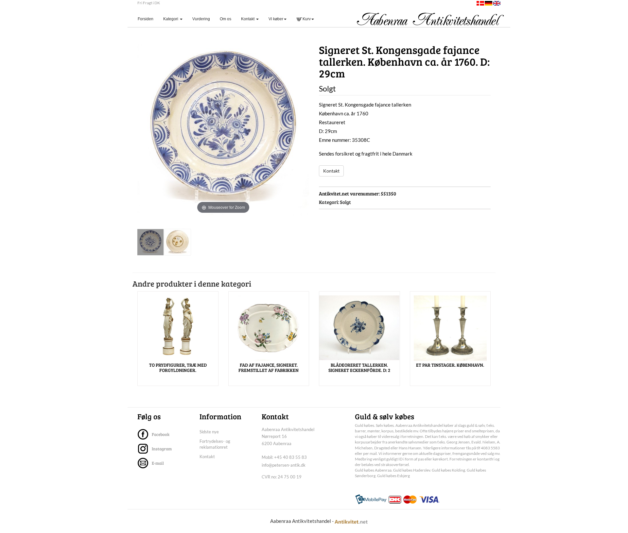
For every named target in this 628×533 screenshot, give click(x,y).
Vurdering (201, 19)
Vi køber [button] (276, 19)
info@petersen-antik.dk (283, 465)
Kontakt (331, 171)
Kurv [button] (306, 19)
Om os (225, 19)
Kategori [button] (171, 19)
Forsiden (148, 18)
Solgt (345, 202)
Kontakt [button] (248, 19)
